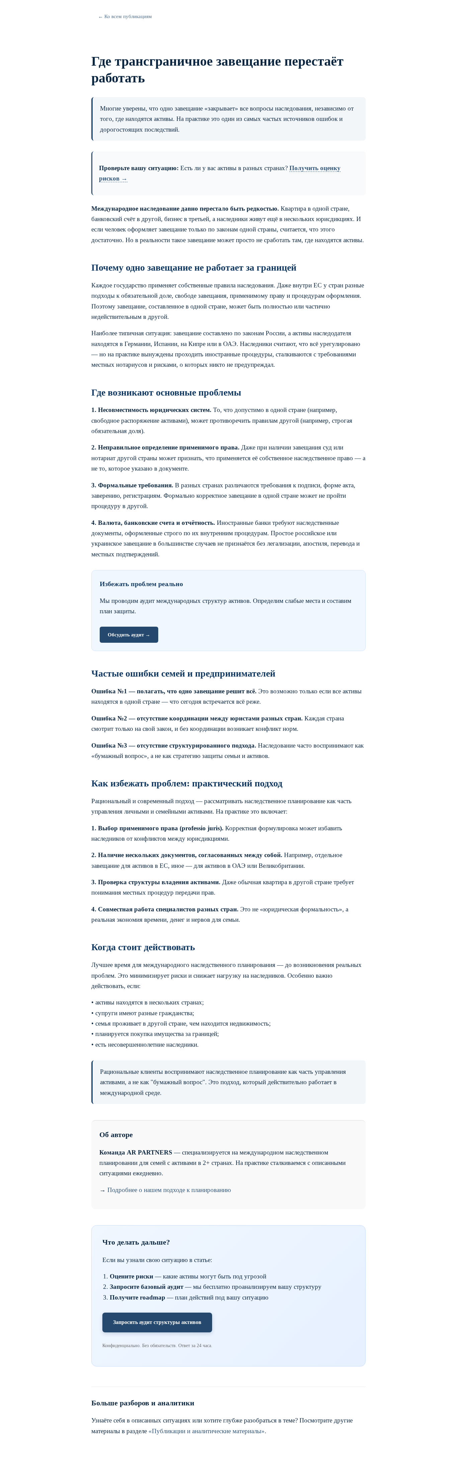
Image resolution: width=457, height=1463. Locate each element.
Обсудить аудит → (129, 634)
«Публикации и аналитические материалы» (207, 1431)
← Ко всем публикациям (125, 16)
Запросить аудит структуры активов (157, 1322)
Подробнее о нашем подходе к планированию (169, 1189)
